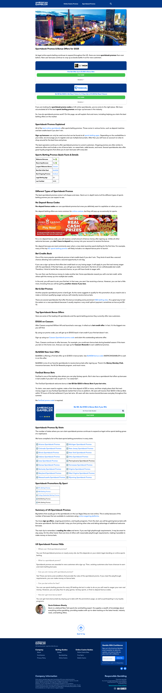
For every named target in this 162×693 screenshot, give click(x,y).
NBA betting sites (101, 300)
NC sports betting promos (57, 248)
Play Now (81, 75)
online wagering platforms (89, 516)
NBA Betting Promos (44, 491)
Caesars (55, 166)
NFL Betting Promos (44, 488)
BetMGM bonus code (95, 356)
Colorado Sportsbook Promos (50, 448)
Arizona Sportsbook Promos (94, 8)
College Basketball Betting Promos (48, 495)
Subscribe (120, 658)
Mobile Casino (81, 658)
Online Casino (63, 658)
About (39, 652)
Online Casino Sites (83, 652)
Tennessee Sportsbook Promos (80, 465)
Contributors (41, 655)
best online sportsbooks (52, 128)
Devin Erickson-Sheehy (57, 605)
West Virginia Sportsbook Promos (81, 473)
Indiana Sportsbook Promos (49, 457)
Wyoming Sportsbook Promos (80, 477)
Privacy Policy (41, 658)
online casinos (77, 211)
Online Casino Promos (71, 4)
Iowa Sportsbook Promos (48, 461)
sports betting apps (92, 135)
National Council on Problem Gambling (118, 685)
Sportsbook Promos (88, 4)
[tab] (81, 552)
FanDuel (55, 174)
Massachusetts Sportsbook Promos (52, 477)
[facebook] (125, 668)
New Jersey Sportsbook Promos (81, 448)
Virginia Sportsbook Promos (79, 469)
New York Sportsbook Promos (80, 452)
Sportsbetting (63, 655)
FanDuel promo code (46, 400)
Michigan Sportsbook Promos (80, 444)
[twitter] (121, 668)
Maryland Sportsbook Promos (50, 473)
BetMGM (55, 170)
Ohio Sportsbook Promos (78, 457)
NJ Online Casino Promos (74, 8)
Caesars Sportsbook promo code (61, 337)
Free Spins (80, 655)
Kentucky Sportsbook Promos (50, 469)
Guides (59, 652)
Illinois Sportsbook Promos (48, 452)
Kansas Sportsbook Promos (49, 465)
